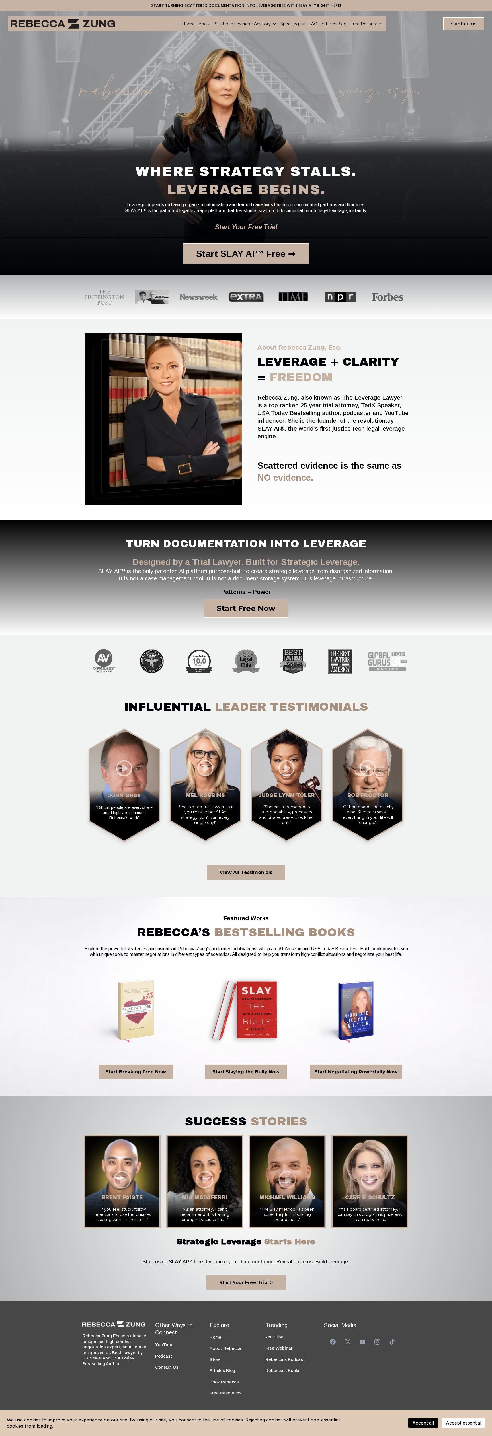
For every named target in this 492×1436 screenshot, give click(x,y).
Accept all (423, 1423)
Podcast (163, 1356)
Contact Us (166, 1367)
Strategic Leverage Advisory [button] (243, 23)
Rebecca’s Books (282, 1370)
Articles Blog (222, 1370)
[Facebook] (332, 1341)
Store (215, 1359)
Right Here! (329, 5)
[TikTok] (392, 1341)
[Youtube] (362, 1341)
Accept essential (463, 1423)
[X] (347, 1341)
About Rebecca (225, 1348)
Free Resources (225, 1392)
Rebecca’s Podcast (285, 1359)
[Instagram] (377, 1341)
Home (215, 1337)
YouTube (164, 1344)
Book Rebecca (224, 1381)
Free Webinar (278, 1348)
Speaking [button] (290, 23)
